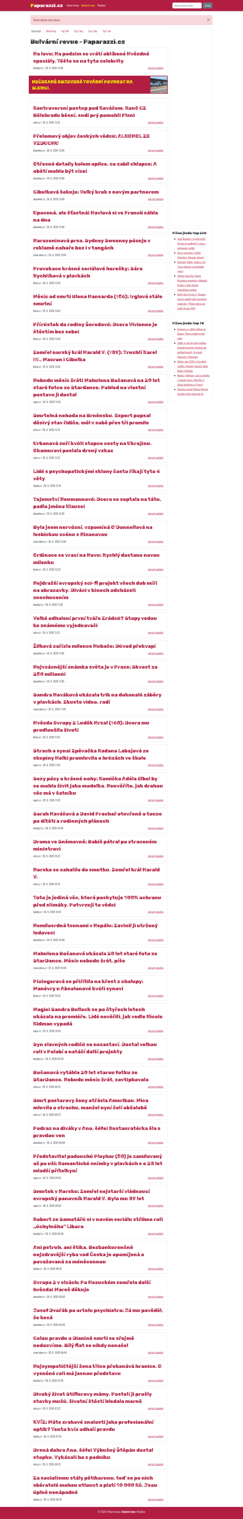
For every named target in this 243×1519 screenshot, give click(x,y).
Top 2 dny (78, 31)
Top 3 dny (92, 31)
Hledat (208, 5)
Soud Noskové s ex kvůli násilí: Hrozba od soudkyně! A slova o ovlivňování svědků (191, 243)
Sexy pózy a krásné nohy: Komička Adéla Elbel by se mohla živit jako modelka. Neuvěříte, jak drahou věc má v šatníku (98, 786)
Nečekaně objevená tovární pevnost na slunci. (82, 85)
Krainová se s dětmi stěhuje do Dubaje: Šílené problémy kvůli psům (191, 333)
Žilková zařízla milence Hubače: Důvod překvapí (94, 646)
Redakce (101, 5)
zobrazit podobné (155, 68)
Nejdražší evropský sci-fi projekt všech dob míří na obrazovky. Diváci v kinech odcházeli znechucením (95, 590)
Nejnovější (36, 31)
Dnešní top (51, 31)
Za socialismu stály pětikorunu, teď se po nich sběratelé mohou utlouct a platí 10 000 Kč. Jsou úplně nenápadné (95, 1485)
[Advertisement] (191, 126)
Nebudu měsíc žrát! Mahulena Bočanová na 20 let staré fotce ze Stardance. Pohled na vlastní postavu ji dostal (96, 387)
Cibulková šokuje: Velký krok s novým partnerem (96, 192)
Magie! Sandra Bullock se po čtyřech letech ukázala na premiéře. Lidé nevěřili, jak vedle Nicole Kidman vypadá (98, 1016)
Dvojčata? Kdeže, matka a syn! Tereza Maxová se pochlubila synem (191, 266)
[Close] (208, 19)
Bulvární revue (88, 5)
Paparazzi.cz (47, 5)
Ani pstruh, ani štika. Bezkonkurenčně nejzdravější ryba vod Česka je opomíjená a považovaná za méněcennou (88, 1254)
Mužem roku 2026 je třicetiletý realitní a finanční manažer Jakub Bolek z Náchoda (192, 366)
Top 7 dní (107, 31)
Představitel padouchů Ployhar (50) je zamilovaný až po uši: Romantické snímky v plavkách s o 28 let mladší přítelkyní (97, 1163)
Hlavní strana (73, 5)
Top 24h (65, 31)
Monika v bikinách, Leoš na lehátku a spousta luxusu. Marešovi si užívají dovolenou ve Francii (193, 380)
